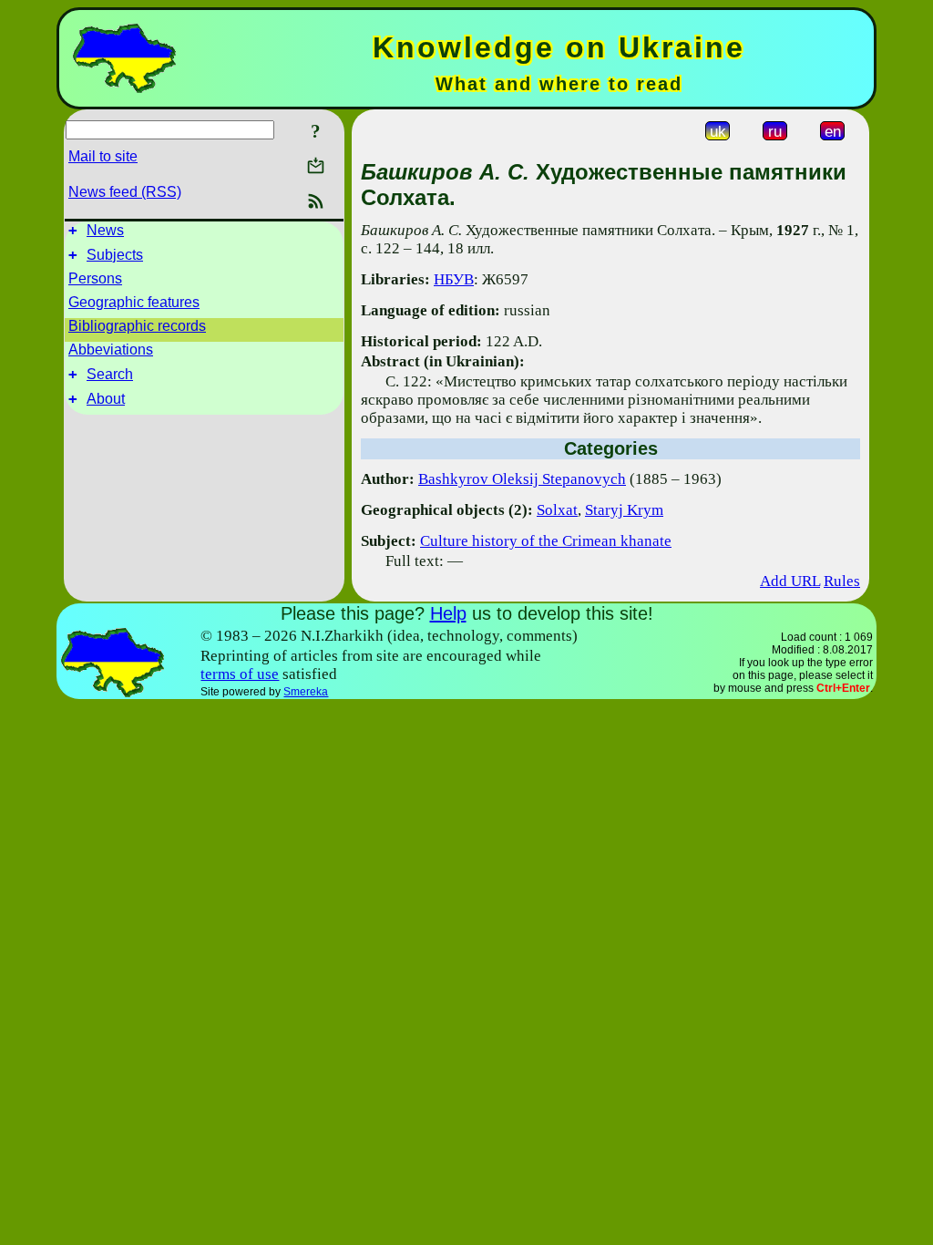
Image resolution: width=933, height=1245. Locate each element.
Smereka (305, 691)
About (106, 398)
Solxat (557, 510)
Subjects (115, 254)
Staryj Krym (624, 510)
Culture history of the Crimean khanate (546, 541)
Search (110, 374)
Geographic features (134, 302)
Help (448, 613)
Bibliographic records (137, 326)
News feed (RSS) (124, 192)
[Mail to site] (316, 165)
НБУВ (454, 279)
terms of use (239, 674)
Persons (95, 278)
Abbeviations (110, 349)
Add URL (790, 581)
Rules (842, 581)
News (105, 230)
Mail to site (103, 156)
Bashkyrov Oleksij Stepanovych (522, 479)
